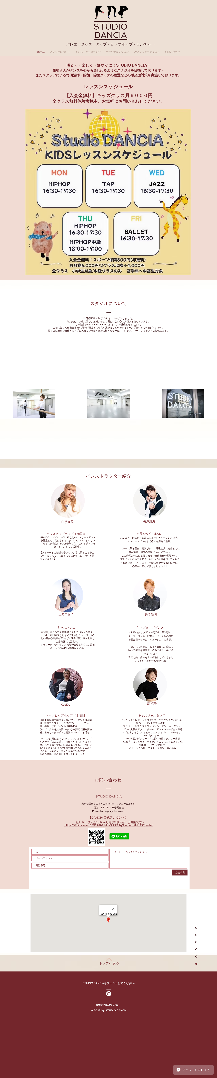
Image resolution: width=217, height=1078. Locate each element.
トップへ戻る (109, 963)
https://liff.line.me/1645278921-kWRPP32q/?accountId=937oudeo (108, 825)
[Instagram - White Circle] (108, 993)
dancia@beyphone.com (112, 811)
